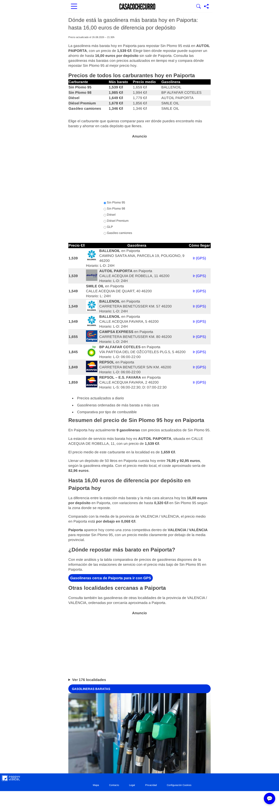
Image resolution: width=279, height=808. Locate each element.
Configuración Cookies (179, 785)
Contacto (114, 785)
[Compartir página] (206, 7)
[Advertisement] (139, 167)
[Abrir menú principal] (74, 7)
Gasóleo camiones (119, 232)
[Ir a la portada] (137, 6)
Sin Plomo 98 (115, 208)
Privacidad (151, 785)
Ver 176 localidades (89, 680)
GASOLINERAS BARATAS (91, 688)
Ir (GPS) (199, 258)
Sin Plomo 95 (115, 202)
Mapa (96, 785)
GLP (109, 226)
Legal (132, 785)
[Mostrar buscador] (198, 7)
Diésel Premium (117, 220)
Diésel (111, 214)
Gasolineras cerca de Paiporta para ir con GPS (110, 578)
